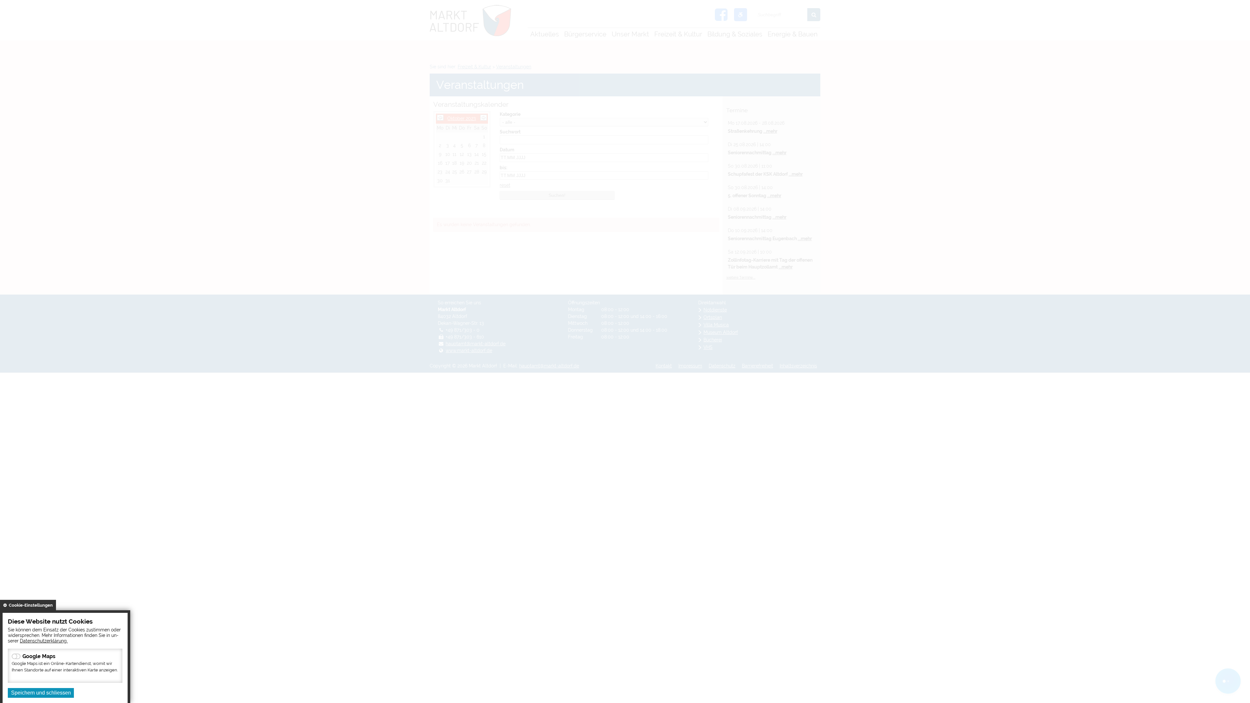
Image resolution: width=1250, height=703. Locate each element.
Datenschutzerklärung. (44, 640)
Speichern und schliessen (41, 693)
